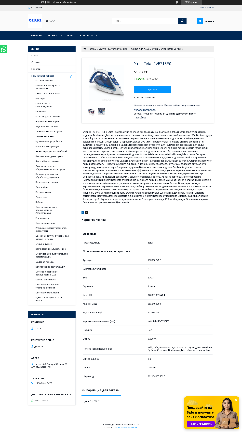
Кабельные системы (46, 279)
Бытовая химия (43, 192)
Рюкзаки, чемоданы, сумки (49, 156)
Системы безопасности (47, 292)
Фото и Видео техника (47, 161)
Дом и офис (42, 187)
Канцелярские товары (47, 182)
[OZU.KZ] (35, 27)
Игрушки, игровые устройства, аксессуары (51, 229)
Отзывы (35, 62)
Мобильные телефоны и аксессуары (48, 87)
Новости (35, 69)
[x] (86, 213)
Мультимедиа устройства (49, 141)
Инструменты (42, 218)
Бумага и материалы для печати (49, 299)
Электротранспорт (45, 223)
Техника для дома (139, 49)
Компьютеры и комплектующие (44, 105)
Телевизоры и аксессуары (49, 131)
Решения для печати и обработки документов (47, 175)
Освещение (41, 197)
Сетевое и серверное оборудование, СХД (46, 273)
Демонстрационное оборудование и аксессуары (50, 167)
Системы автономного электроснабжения (47, 286)
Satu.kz (135, 424)
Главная (36, 35)
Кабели (39, 202)
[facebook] (82, 213)
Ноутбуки (40, 98)
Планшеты (41, 111)
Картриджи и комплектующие (51, 249)
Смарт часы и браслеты (48, 93)
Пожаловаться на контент (126, 427)
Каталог (53, 35)
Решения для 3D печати (48, 116)
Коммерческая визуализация (50, 267)
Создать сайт (59, 2)
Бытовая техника (117, 49)
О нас (70, 35)
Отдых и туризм (44, 244)
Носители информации (47, 146)
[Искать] (182, 21)
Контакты (86, 35)
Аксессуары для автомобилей (51, 151)
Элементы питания (45, 136)
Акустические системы (47, 126)
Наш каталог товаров (42, 75)
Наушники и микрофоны (48, 121)
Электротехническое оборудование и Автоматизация (46, 210)
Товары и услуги (97, 49)
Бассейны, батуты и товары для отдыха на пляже (52, 237)
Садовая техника (45, 262)
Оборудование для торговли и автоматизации (52, 255)
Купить (152, 89)
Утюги (155, 49)
